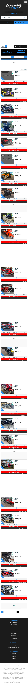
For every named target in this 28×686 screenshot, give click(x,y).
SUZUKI (14, 656)
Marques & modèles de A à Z (14, 647)
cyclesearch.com (22, 118)
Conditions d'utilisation (14, 626)
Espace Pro (14, 644)
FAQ (14, 627)
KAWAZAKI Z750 (14, 636)
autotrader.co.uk (22, 360)
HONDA (14, 655)
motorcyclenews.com (14, 448)
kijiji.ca (24, 134)
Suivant (18, 612)
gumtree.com (6, 448)
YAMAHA (14, 653)
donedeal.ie (23, 398)
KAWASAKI (14, 658)
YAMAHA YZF (14, 635)
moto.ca (24, 335)
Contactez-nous (14, 624)
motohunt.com (23, 84)
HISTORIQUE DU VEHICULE (14, 83)
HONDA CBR (14, 632)
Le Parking (14, 7)
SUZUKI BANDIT (14, 633)
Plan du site (14, 645)
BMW (14, 659)
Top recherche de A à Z (14, 649)
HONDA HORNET (14, 638)
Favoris (3, 78)
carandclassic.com (22, 582)
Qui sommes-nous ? (14, 622)
